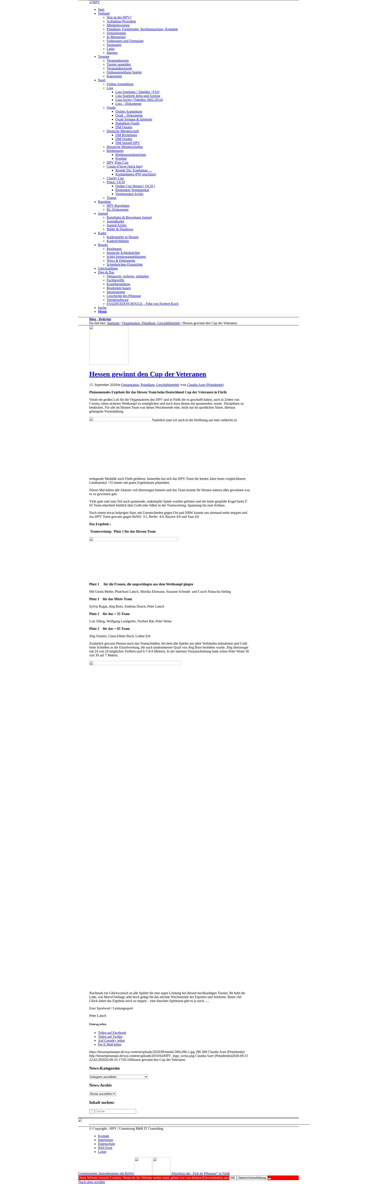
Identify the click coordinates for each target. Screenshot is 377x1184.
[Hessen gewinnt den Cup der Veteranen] (109, 363)
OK (233, 1177)
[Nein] (269, 1178)
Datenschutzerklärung (252, 1177)
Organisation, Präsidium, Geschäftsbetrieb (151, 323)
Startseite (113, 323)
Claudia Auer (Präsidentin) (205, 385)
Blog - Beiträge (100, 319)
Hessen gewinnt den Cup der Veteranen (147, 374)
